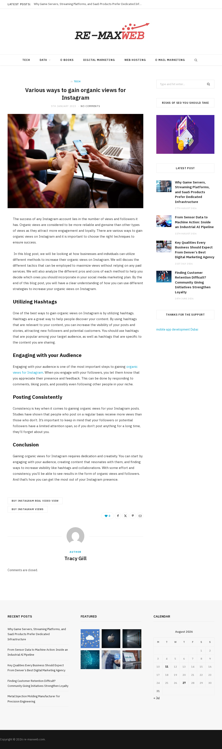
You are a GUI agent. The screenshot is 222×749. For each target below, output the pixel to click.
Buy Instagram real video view (35, 500)
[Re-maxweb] (111, 31)
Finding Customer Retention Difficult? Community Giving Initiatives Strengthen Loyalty (193, 282)
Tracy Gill (75, 558)
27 (184, 682)
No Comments (90, 106)
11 (166, 666)
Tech (26, 60)
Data (43, 60)
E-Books (67, 60)
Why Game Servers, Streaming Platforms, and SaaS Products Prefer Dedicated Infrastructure (192, 192)
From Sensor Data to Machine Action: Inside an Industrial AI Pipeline (77, 4)
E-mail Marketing (170, 60)
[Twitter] (125, 515)
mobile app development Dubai (177, 329)
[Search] (195, 60)
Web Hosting (135, 60)
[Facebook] (118, 515)
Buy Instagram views (28, 509)
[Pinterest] (132, 515)
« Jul (156, 698)
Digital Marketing (99, 60)
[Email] (140, 515)
